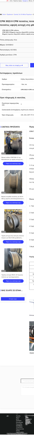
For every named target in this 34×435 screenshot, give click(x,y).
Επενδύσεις (19, 422)
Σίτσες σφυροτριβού (20, 431)
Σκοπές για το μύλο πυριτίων (23, 14)
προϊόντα (9, 14)
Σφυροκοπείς (20, 429)
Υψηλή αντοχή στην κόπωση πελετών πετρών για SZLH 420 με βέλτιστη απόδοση (12, 238)
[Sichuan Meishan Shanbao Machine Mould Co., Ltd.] (7, 1)
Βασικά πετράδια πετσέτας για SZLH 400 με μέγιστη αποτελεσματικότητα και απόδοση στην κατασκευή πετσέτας (13, 198)
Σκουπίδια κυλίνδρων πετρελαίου (19, 425)
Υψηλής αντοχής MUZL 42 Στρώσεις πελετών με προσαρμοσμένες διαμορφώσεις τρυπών (12, 277)
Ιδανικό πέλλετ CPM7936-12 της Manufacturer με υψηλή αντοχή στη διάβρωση (11, 159)
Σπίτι (3, 14)
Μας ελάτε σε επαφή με (13, 65)
